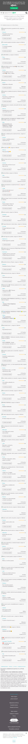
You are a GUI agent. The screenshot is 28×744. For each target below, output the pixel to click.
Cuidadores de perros (22, 666)
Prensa (14, 716)
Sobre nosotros (14, 711)
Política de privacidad (14, 722)
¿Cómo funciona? (14, 698)
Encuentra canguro (14, 694)
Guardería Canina (14, 705)
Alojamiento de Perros (14, 702)
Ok (14, 741)
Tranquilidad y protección (14, 729)
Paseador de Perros (14, 707)
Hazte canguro (14, 696)
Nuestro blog (14, 718)
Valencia (10, 666)
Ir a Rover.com (14, 8)
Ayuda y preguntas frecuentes (14, 726)
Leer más (15, 737)
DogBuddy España (4, 666)
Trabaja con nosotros (14, 713)
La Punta (15, 666)
